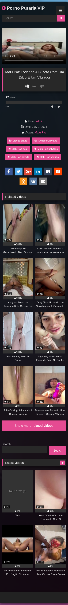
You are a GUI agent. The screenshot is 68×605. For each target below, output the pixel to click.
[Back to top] (57, 594)
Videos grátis (20, 140)
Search (6, 444)
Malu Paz (40, 132)
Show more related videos (34, 425)
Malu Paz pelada (20, 156)
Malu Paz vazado (49, 156)
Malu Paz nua (19, 148)
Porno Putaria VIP (25, 8)
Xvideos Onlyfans (47, 140)
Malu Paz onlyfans (47, 148)
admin (39, 121)
